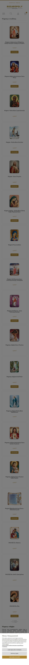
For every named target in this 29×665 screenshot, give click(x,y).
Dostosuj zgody (14, 653)
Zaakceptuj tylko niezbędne (14, 649)
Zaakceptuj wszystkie (14, 657)
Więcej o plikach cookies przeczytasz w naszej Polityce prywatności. (12, 646)
